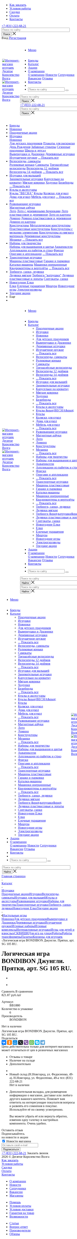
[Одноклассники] (9, 1042)
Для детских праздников (25, 143)
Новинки (15, 129)
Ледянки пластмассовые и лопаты (41, 277)
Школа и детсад (35, 150)
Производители (20, 1230)
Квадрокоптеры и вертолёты (28, 268)
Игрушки (15, 136)
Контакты (8, 1174)
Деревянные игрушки (60, 154)
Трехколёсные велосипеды (54, 367)
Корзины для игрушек (48, 936)
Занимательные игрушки (26, 179)
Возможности (18, 1216)
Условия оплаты (20, 1206)
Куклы (38, 193)
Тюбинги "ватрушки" (46, 275)
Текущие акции (19, 293)
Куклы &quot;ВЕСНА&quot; (55, 410)
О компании (36, 74)
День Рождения (19, 147)
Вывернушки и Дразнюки (27, 154)
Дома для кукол (19, 197)
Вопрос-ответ (18, 1226)
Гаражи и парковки (57, 261)
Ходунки (52, 182)
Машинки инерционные (50, 264)
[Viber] (26, 1042)
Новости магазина (18, 1141)
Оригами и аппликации (25, 254)
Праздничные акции (23, 132)
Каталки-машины (21, 264)
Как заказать (10, 1160)
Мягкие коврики (34, 182)
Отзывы (47, 78)
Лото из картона (60, 214)
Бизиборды (65, 182)
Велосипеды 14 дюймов (25, 172)
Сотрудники (66, 74)
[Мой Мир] (15, 1042)
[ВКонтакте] (4, 1042)
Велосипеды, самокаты (25, 161)
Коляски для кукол (56, 193)
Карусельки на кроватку (52, 389)
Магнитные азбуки (22, 207)
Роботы (57, 933)
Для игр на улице (40, 933)
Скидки (7, 1167)
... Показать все (46, 353)
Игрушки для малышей (25, 175)
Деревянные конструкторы (42, 236)
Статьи (14, 1223)
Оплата (6, 1171)
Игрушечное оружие (23, 157)
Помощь (15, 1202)
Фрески (59, 250)
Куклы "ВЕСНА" (21, 193)
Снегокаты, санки (56, 279)
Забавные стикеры (43, 147)
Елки (12, 286)
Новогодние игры (48, 538)
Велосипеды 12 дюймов (42, 168)
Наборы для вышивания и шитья (31, 246)
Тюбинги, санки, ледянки (26, 271)
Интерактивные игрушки (33, 929)
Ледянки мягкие (20, 275)
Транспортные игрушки (25, 257)
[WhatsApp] (31, 1042)
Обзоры (14, 1234)
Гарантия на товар (21, 1213)
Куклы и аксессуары (23, 189)
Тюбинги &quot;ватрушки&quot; (40, 802)
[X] (20, 1042)
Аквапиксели (63, 246)
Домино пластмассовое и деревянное (46, 218)
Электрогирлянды (29, 289)
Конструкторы (19, 225)
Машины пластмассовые (26, 261)
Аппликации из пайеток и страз (31, 250)
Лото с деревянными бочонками (39, 211)
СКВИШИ (21, 933)
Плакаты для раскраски (59, 143)
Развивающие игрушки (25, 204)
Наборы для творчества (25, 243)
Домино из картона (22, 221)
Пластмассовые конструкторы (29, 229)
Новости (51, 74)
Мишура (51, 286)
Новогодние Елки (21, 282)
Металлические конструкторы (50, 225)
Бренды (14, 125)
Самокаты (42, 164)
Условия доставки (21, 1209)
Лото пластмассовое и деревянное (38, 212)
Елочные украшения (31, 286)
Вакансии (34, 78)
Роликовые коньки (22, 164)
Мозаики (15, 239)
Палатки (27, 936)
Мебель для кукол (43, 197)
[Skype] (37, 1042)
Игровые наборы (23, 926)
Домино (14, 218)
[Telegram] (42, 1042)
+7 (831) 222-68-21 (14, 26)
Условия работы (12, 1164)
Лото (12, 211)
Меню (32, 50)
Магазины (16, 1195)
